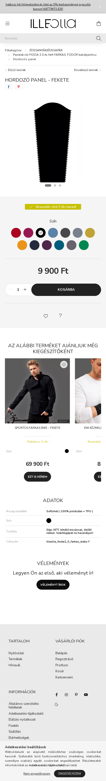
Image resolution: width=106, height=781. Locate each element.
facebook (56, 695)
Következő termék (86, 70)
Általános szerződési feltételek (24, 706)
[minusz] (11, 289)
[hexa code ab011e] (16, 233)
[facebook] (8, 86)
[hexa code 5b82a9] (53, 233)
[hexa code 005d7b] (59, 245)
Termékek (15, 659)
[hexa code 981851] (28, 233)
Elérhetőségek (19, 738)
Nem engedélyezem (36, 774)
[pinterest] (18, 86)
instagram (66, 695)
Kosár (59, 671)
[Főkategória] (13, 50)
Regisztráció (64, 659)
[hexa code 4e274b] (47, 245)
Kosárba (66, 289)
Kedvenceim (64, 678)
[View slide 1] (48, 185)
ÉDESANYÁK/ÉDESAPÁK (46, 50)
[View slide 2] (55, 185)
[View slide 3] (60, 185)
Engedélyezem (69, 774)
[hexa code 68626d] (71, 245)
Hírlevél (14, 666)
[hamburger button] (7, 23)
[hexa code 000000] (41, 233)
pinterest (76, 695)
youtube (86, 695)
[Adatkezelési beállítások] (56, 704)
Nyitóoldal (16, 653)
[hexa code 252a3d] (34, 245)
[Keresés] (98, 38)
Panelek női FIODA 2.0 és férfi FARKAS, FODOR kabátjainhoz (55, 55)
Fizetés (14, 726)
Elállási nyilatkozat (22, 720)
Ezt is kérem (37, 477)
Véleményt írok (53, 585)
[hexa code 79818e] (78, 233)
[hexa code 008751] (84, 245)
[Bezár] (100, 6)
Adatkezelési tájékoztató (26, 714)
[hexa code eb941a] (22, 245)
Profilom (61, 666)
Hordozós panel (24, 59)
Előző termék (16, 70)
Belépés (61, 653)
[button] (46, 316)
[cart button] (99, 23)
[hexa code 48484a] (65, 233)
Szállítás (15, 732)
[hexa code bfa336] (90, 233)
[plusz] (25, 289)
